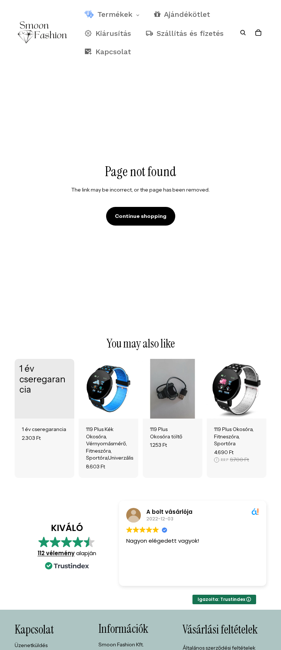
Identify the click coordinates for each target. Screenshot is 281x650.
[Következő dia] (132, 389)
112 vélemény (56, 553)
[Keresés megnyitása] (243, 33)
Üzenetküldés (31, 645)
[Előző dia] (84, 389)
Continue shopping (140, 216)
